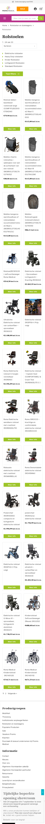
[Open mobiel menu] (4, 18)
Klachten (5, 738)
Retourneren (7, 773)
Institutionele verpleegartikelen (15, 720)
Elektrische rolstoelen (14, 53)
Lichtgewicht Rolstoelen (14, 63)
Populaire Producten (10, 727)
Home (4, 25)
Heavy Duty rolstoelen (14, 56)
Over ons (6, 763)
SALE (22, 9)
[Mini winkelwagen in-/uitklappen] (41, 8)
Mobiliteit (6, 713)
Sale (4, 731)
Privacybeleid (7, 787)
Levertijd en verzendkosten (13, 780)
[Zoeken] (41, 18)
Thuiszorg (6, 717)
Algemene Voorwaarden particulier (16, 770)
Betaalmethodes (9, 784)
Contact (5, 756)
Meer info (12, 129)
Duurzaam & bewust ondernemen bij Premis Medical (20, 742)
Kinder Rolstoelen (12, 60)
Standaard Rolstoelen (13, 66)
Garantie (5, 777)
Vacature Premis (9, 734)
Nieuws (5, 759)
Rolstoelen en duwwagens (21, 25)
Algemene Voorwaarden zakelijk (15, 766)
